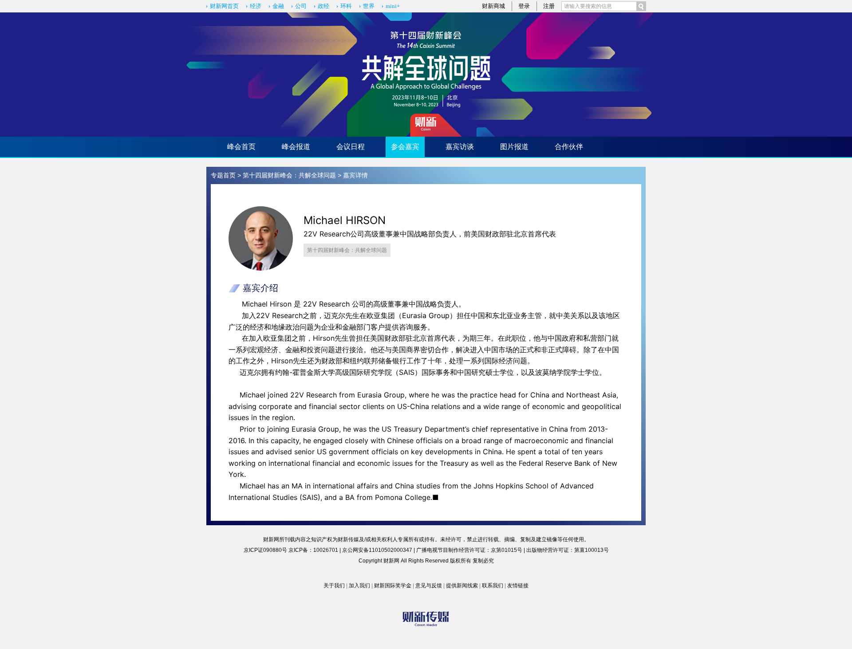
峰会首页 (241, 146)
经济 (255, 6)
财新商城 (493, 6)
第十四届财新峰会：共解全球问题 (289, 175)
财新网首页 (224, 6)
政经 (323, 6)
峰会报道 (296, 146)
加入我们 (359, 585)
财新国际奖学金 (392, 585)
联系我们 (492, 585)
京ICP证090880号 (265, 550)
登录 (524, 6)
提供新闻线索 (462, 585)
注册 (549, 6)
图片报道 (514, 146)
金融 (278, 6)
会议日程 (350, 146)
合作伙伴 (569, 146)
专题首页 (223, 175)
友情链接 (518, 585)
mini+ (393, 6)
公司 (301, 6)
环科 (346, 6)
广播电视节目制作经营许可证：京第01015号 (469, 550)
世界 (369, 6)
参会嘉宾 (405, 146)
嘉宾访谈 (460, 146)
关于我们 (334, 585)
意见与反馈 (428, 585)
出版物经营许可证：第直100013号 (567, 550)
